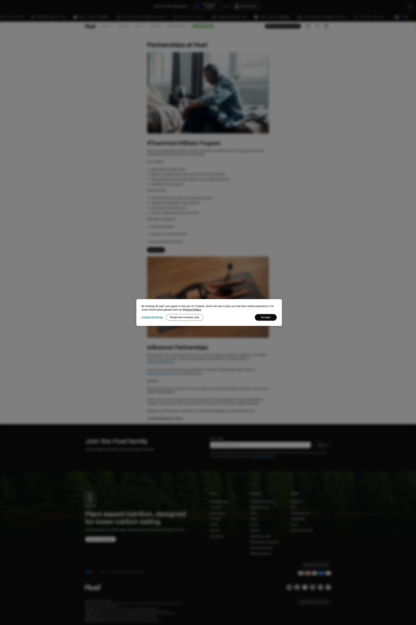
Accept (266, 317)
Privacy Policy (192, 309)
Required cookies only (184, 317)
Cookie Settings (152, 317)
